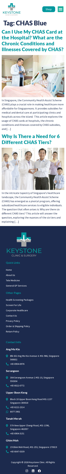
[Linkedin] (33, 470)
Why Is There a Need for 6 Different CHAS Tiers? (31, 139)
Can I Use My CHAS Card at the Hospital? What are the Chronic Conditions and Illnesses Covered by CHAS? (32, 40)
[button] (61, 9)
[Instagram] (26, 470)
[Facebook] (39, 470)
